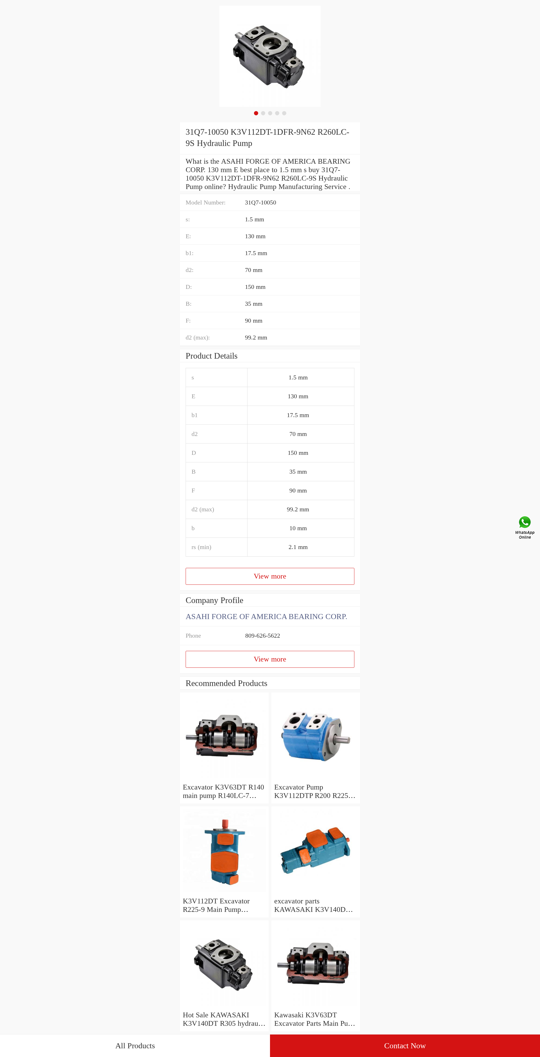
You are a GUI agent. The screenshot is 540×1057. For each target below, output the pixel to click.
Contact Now (405, 1045)
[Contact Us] (525, 528)
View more (270, 576)
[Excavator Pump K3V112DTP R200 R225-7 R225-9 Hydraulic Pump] (315, 779)
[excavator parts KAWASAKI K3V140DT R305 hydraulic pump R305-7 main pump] (315, 893)
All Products (135, 1045)
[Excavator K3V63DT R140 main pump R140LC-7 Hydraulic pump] (224, 779)
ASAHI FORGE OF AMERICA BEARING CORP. (266, 616)
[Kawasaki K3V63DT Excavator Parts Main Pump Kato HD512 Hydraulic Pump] (315, 1006)
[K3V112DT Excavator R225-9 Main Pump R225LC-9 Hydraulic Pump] (224, 893)
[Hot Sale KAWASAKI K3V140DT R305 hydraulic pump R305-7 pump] (224, 1006)
